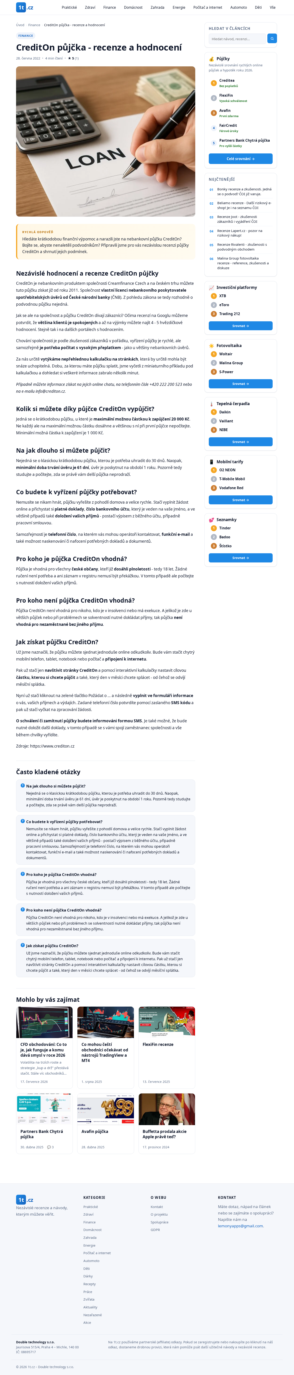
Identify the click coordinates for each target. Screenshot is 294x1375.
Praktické (69, 7)
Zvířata (88, 1299)
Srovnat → (240, 326)
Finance (109, 7)
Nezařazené (92, 1315)
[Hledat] (272, 38)
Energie (179, 7)
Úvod (20, 25)
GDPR (155, 1229)
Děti (258, 7)
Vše (273, 7)
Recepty (89, 1284)
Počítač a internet (207, 7)
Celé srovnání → (241, 158)
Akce (87, 1322)
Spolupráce (159, 1222)
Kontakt (157, 1206)
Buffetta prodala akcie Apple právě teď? (165, 1134)
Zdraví (90, 7)
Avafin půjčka (95, 1131)
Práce (87, 1291)
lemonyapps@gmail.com (240, 1225)
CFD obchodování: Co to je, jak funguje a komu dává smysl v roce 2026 (43, 1050)
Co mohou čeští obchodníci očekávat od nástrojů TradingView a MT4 (105, 1052)
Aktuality (90, 1307)
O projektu (159, 1214)
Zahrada (157, 7)
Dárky (88, 1276)
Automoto (238, 7)
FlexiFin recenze (158, 1044)
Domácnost (133, 7)
